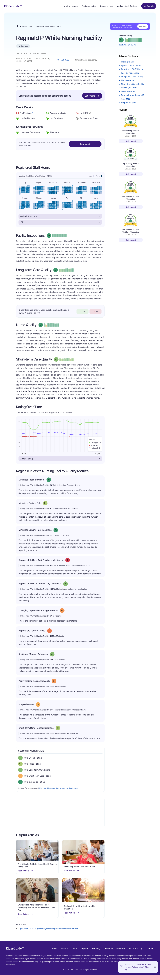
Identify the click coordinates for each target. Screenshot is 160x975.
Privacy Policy (135, 948)
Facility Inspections (130, 73)
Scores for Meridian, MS (132, 95)
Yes (84, 311)
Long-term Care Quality (132, 76)
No (97, 311)
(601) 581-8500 (62, 60)
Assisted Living (89, 6)
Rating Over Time (129, 87)
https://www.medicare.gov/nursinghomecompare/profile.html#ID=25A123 (48, 928)
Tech (74, 948)
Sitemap (150, 948)
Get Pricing (90, 96)
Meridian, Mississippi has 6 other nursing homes (58, 788)
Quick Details (127, 61)
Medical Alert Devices (127, 6)
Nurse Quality (127, 80)
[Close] (155, 967)
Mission (64, 948)
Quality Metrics (128, 91)
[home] (13, 6)
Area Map (125, 99)
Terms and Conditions (114, 948)
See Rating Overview (127, 45)
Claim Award (131, 141)
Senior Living (106, 6)
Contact (53, 948)
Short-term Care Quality (132, 84)
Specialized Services (131, 65)
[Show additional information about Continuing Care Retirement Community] (90, 113)
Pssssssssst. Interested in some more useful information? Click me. (137, 967)
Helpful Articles (128, 102)
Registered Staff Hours (132, 69)
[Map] (60, 813)
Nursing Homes (70, 6)
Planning (96, 948)
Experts (84, 948)
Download (142, 26)
